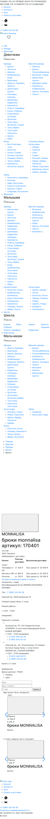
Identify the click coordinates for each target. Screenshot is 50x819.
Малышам (8, 194)
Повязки (36, 150)
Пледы (35, 301)
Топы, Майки (13, 127)
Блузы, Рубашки (14, 111)
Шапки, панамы (39, 290)
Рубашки (11, 384)
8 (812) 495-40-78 (17, 637)
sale (5, 46)
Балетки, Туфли (14, 188)
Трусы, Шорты (14, 434)
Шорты (10, 136)
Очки (34, 152)
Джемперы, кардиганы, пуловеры (12, 234)
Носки (35, 292)
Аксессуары (34, 287)
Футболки (12, 119)
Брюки (10, 66)
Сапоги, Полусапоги (16, 186)
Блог (6, 12)
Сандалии (36, 412)
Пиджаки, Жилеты (15, 362)
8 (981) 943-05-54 (17, 639)
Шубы (35, 223)
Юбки (10, 139)
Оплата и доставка (12, 15)
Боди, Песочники (15, 298)
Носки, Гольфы (14, 152)
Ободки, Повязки (40, 298)
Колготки (11, 150)
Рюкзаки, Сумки (14, 412)
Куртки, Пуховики (40, 91)
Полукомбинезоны (40, 353)
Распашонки (13, 301)
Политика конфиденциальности (14, 810)
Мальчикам (9, 333)
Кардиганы (12, 226)
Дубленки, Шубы (39, 83)
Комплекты (12, 105)
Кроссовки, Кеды (40, 414)
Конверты (36, 306)
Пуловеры (12, 229)
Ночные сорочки (15, 155)
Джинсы (11, 72)
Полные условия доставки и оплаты (18, 579)
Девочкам (8, 51)
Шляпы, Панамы (39, 172)
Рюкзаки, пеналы (40, 158)
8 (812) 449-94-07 (17, 656)
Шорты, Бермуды (15, 348)
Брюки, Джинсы (14, 353)
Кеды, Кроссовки (15, 183)
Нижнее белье (10, 287)
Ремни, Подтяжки (40, 166)
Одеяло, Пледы (39, 304)
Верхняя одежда (36, 64)
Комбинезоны (13, 223)
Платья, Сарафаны (15, 108)
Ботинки (11, 180)
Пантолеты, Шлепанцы (17, 177)
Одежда (7, 64)
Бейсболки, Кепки (40, 169)
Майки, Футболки (15, 437)
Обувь (6, 175)
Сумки (35, 155)
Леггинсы (11, 69)
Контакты (8, 10)
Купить (36, 689)
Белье (6, 141)
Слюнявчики (38, 309)
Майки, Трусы (13, 309)
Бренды (7, 48)
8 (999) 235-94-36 (17, 659)
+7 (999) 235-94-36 (9, 30)
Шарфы (10, 423)
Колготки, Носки (15, 290)
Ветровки (36, 209)
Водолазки (12, 80)
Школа (7, 312)
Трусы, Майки (13, 161)
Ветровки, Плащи (40, 75)
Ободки (35, 147)
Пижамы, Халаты (15, 158)
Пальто (35, 94)
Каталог (7, 7)
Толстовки (12, 401)
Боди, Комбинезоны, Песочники (13, 268)
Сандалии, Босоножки (17, 191)
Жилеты (36, 66)
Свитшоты (12, 279)
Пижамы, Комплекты (17, 431)
